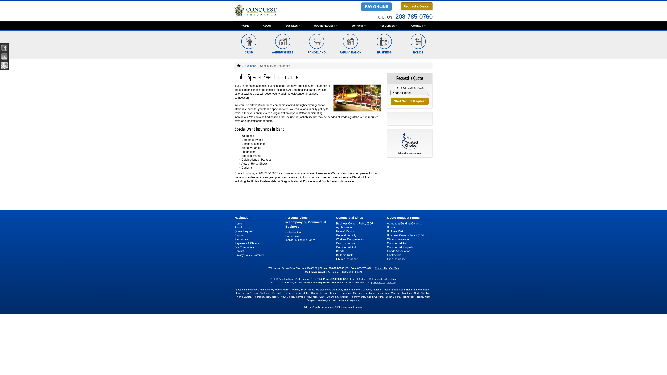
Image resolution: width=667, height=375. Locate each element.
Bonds (340, 251)
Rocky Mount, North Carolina (283, 289)
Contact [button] (417, 25)
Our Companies (244, 247)
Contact (239, 251)
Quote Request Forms (403, 217)
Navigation (242, 217)
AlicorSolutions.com (322, 307)
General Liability (346, 235)
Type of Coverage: (409, 87)
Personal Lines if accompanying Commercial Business (305, 222)
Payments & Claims (246, 243)
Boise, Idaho (307, 289)
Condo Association (398, 251)
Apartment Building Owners (404, 223)
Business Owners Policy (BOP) (355, 223)
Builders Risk (344, 255)
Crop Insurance (345, 243)
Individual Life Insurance (300, 240)
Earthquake (292, 236)
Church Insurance (347, 259)
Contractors (394, 255)
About (267, 25)
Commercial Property (400, 247)
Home (245, 25)
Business (250, 65)
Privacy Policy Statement (249, 255)
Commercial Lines (349, 217)
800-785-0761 (365, 268)
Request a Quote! (417, 6)
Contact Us (381, 268)
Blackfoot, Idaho (257, 289)
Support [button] (358, 25)
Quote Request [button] (325, 25)
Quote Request (243, 231)
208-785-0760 (414, 16)
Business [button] (292, 25)
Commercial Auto (346, 247)
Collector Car (293, 232)
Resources (241, 239)
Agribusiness (344, 227)
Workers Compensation (350, 239)
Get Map (394, 268)
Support (239, 235)
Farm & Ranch (345, 231)
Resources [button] (388, 25)
